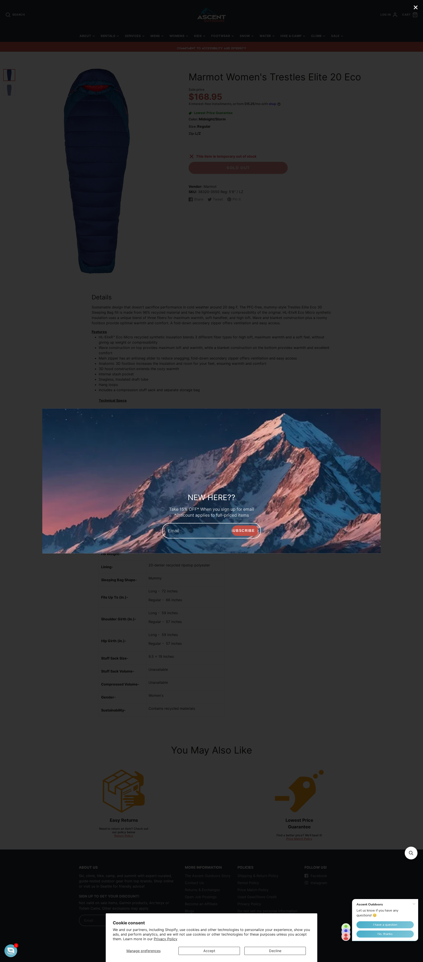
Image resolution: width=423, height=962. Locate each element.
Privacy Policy (165, 939)
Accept (209, 951)
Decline (275, 951)
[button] (411, 853)
